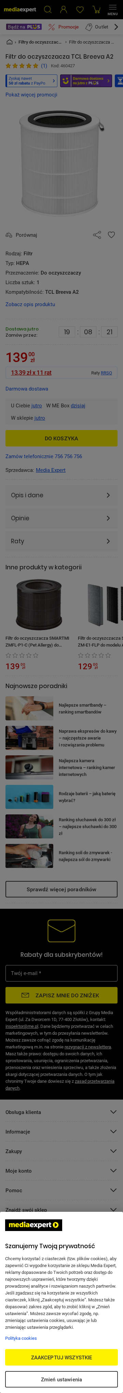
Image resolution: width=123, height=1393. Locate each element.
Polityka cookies (21, 1338)
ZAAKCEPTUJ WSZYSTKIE (61, 1357)
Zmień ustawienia (61, 1379)
